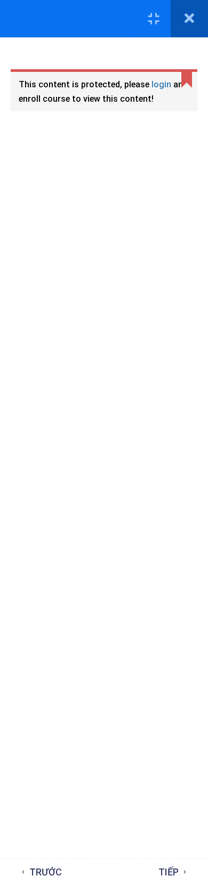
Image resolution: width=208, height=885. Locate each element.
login (161, 84)
